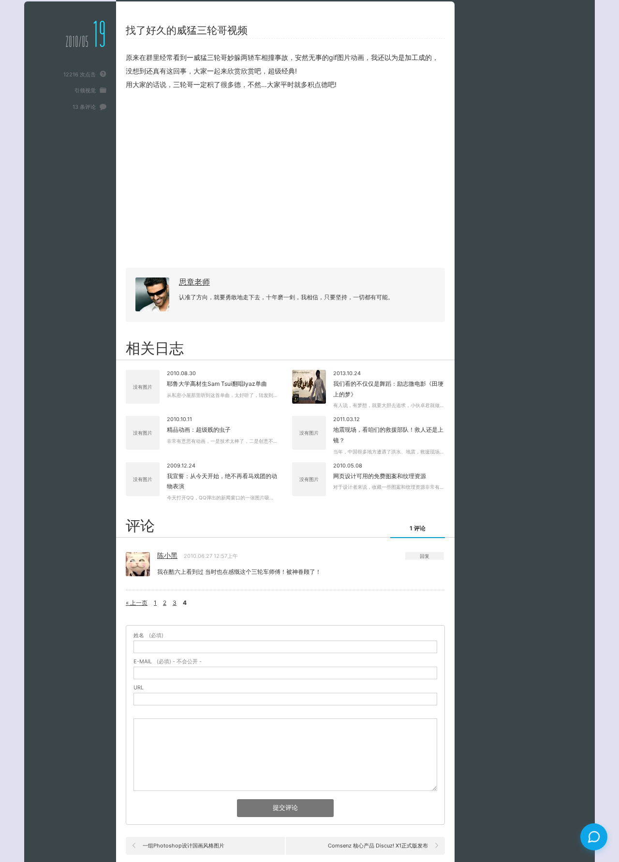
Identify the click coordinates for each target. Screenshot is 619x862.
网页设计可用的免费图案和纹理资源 (379, 476)
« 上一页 (136, 602)
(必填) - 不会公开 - (167, 661)
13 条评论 (84, 106)
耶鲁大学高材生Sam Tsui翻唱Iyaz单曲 (217, 383)
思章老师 (194, 282)
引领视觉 (85, 90)
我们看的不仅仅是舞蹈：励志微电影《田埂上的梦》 (388, 389)
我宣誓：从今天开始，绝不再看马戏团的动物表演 (222, 481)
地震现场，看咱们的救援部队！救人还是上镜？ (388, 435)
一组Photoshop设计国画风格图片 (183, 845)
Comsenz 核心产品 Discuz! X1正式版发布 (378, 845)
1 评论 (418, 528)
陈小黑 (167, 555)
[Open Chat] (593, 836)
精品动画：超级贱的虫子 (199, 429)
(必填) (148, 635)
